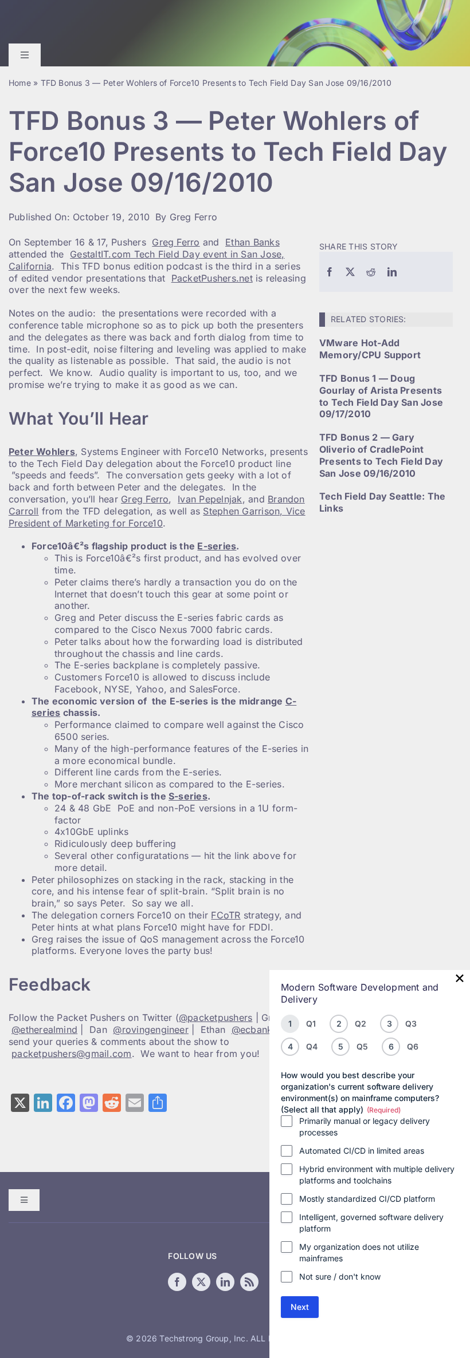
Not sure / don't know (340, 1276)
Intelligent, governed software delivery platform (371, 1222)
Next (300, 1307)
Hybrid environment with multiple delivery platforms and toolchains (377, 1174)
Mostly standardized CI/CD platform (367, 1198)
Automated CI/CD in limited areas (361, 1150)
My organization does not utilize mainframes (359, 1252)
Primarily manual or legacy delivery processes (364, 1126)
